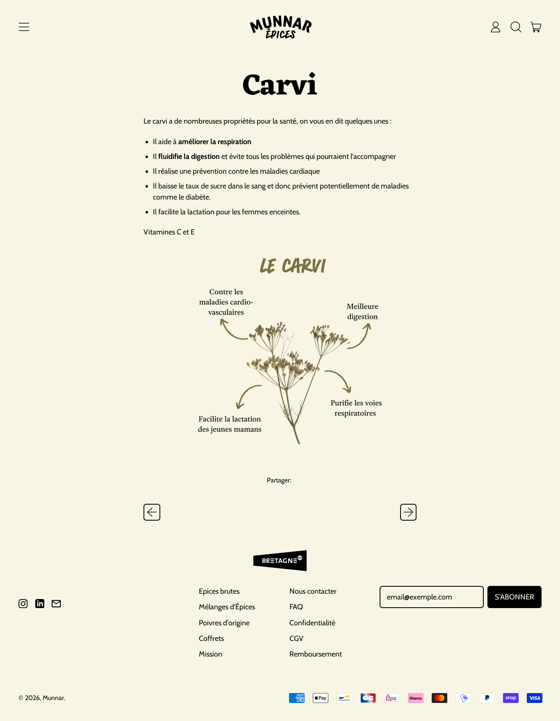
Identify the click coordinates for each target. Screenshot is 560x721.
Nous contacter (313, 591)
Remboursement (315, 654)
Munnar (53, 698)
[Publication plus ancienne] (151, 512)
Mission (210, 654)
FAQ (296, 606)
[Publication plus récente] (408, 512)
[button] (515, 26)
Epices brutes (219, 591)
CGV (296, 638)
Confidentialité (312, 622)
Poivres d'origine (224, 622)
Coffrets (211, 638)
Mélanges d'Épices (227, 606)
